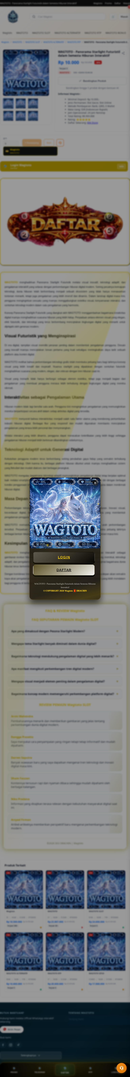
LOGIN (64, 557)
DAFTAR (64, 570)
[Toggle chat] (121, 1068)
